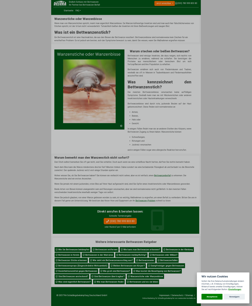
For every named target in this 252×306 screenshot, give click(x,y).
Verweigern (234, 297)
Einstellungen (234, 289)
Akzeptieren (212, 297)
